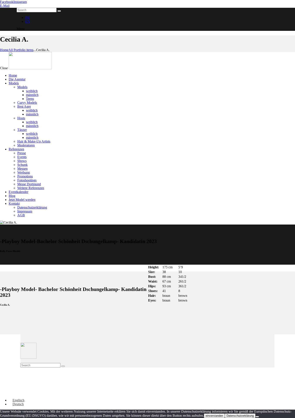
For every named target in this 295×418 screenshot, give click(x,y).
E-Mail (5, 6)
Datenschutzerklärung (240, 415)
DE (27, 17)
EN (27, 21)
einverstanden (214, 415)
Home (4, 50)
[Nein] (257, 416)
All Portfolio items (20, 50)
